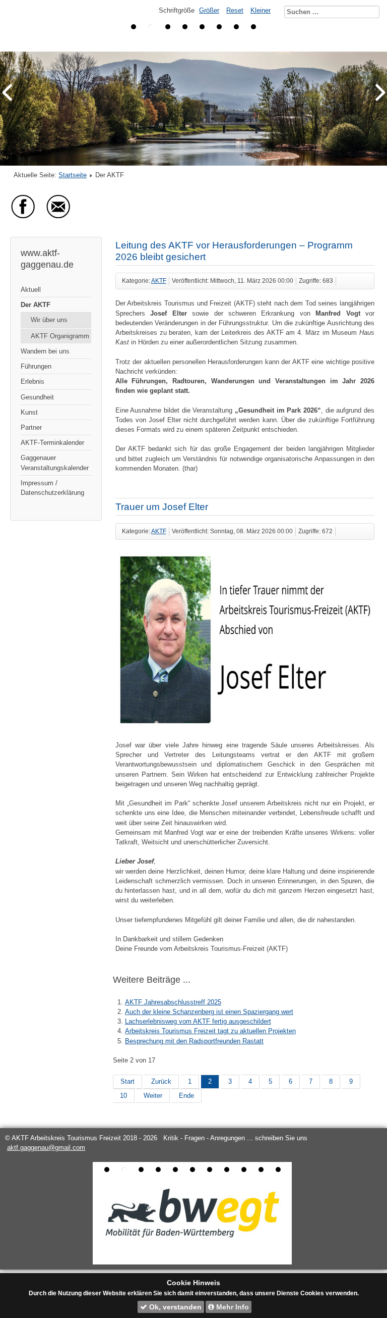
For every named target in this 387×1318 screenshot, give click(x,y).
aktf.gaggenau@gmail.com (46, 1147)
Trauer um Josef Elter (161, 506)
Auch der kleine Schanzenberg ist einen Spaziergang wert (209, 1012)
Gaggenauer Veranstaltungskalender (55, 462)
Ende (186, 1095)
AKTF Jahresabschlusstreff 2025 (173, 1002)
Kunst (29, 412)
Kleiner (260, 10)
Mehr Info (231, 1307)
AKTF (158, 281)
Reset (234, 10)
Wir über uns (49, 320)
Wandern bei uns (45, 351)
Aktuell (31, 289)
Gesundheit (37, 397)
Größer (209, 10)
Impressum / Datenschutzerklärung (52, 487)
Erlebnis (32, 381)
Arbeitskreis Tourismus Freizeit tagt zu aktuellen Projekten (210, 1031)
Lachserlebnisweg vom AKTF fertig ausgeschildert (198, 1021)
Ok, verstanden (174, 1307)
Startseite (72, 175)
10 (123, 1095)
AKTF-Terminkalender (52, 442)
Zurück (161, 1081)
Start (127, 1081)
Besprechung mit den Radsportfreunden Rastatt (194, 1041)
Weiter (153, 1095)
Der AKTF (35, 305)
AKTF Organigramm (60, 336)
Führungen (36, 366)
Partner (31, 427)
